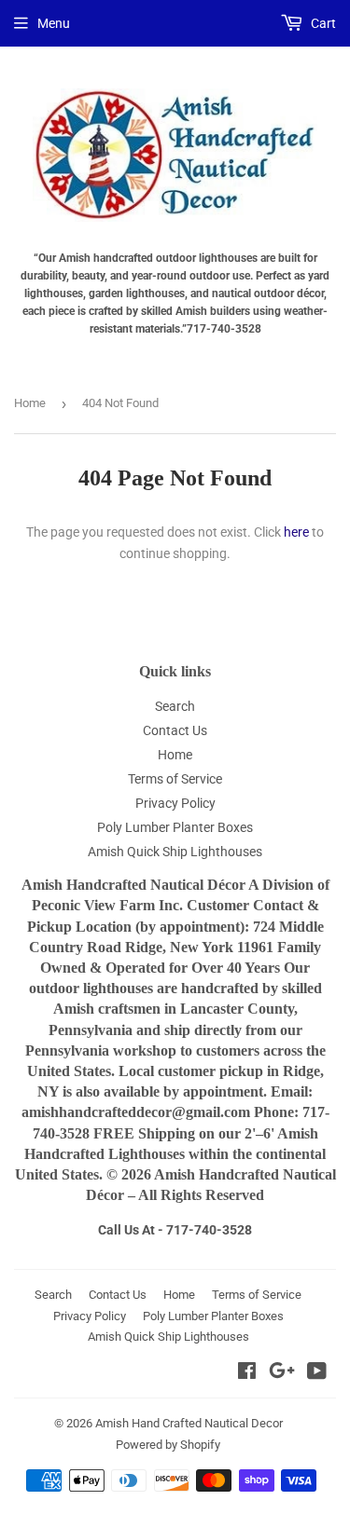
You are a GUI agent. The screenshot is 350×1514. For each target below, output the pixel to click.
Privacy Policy (175, 803)
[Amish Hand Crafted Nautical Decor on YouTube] (317, 1373)
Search (175, 706)
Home (30, 403)
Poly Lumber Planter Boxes (175, 827)
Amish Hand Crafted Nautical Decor (189, 1423)
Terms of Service (175, 778)
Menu (53, 23)
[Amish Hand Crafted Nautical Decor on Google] (282, 1373)
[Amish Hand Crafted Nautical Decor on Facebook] (247, 1373)
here (296, 532)
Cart (322, 23)
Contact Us (175, 730)
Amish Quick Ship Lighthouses (175, 851)
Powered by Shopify (168, 1445)
